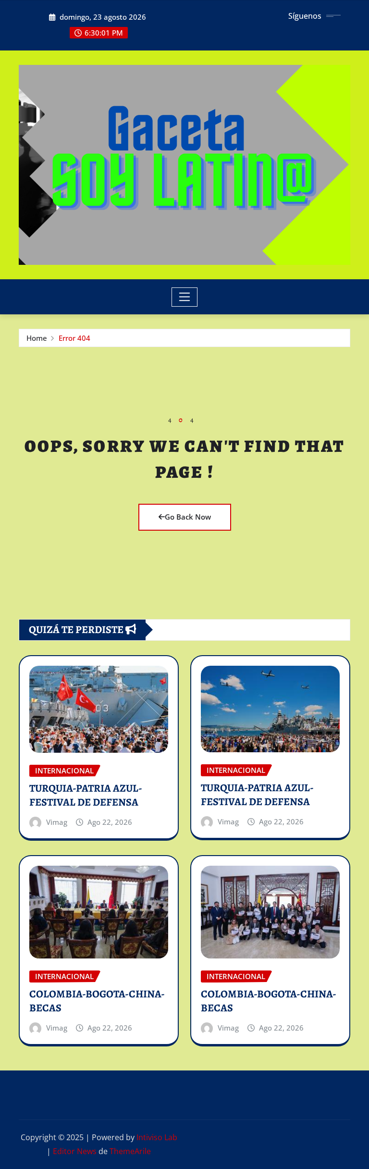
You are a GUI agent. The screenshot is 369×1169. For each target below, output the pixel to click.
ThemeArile (130, 1151)
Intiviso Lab (156, 1137)
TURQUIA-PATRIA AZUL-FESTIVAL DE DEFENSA (85, 795)
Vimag (56, 822)
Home (36, 338)
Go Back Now (188, 517)
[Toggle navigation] (185, 297)
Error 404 (74, 338)
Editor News (75, 1151)
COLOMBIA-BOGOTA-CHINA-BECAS (97, 1001)
